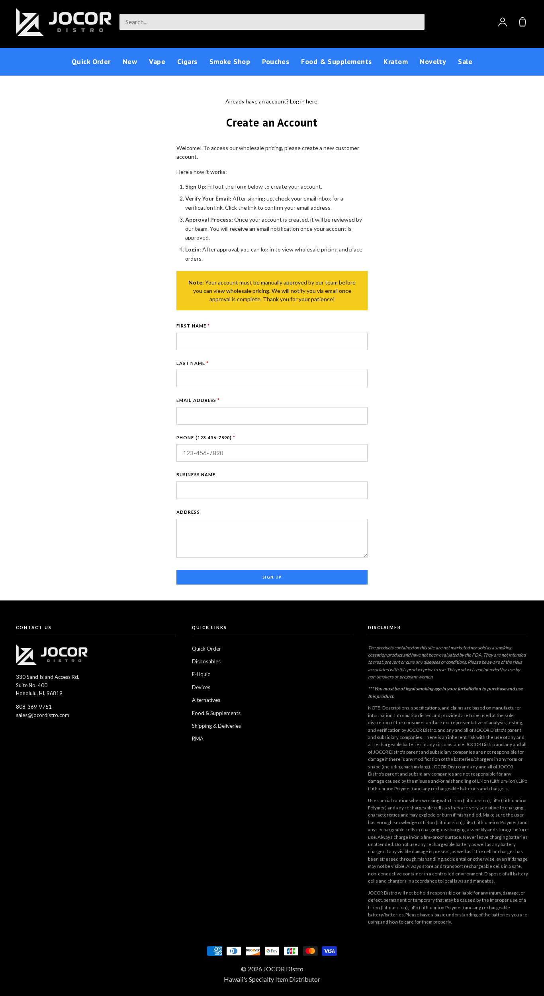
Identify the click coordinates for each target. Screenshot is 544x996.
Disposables (206, 661)
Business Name (195, 474)
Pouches (275, 61)
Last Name (192, 363)
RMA (198, 738)
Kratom (396, 61)
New (130, 61)
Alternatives (206, 700)
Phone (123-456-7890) (205, 437)
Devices (201, 687)
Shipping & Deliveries (216, 726)
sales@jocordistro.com (42, 715)
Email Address (198, 400)
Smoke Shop (229, 61)
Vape (157, 61)
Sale (465, 61)
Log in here (303, 101)
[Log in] (502, 21)
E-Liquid (201, 674)
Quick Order (91, 61)
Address (188, 512)
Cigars (187, 61)
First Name (193, 325)
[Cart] (522, 21)
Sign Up (272, 577)
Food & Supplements (336, 61)
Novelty (433, 61)
